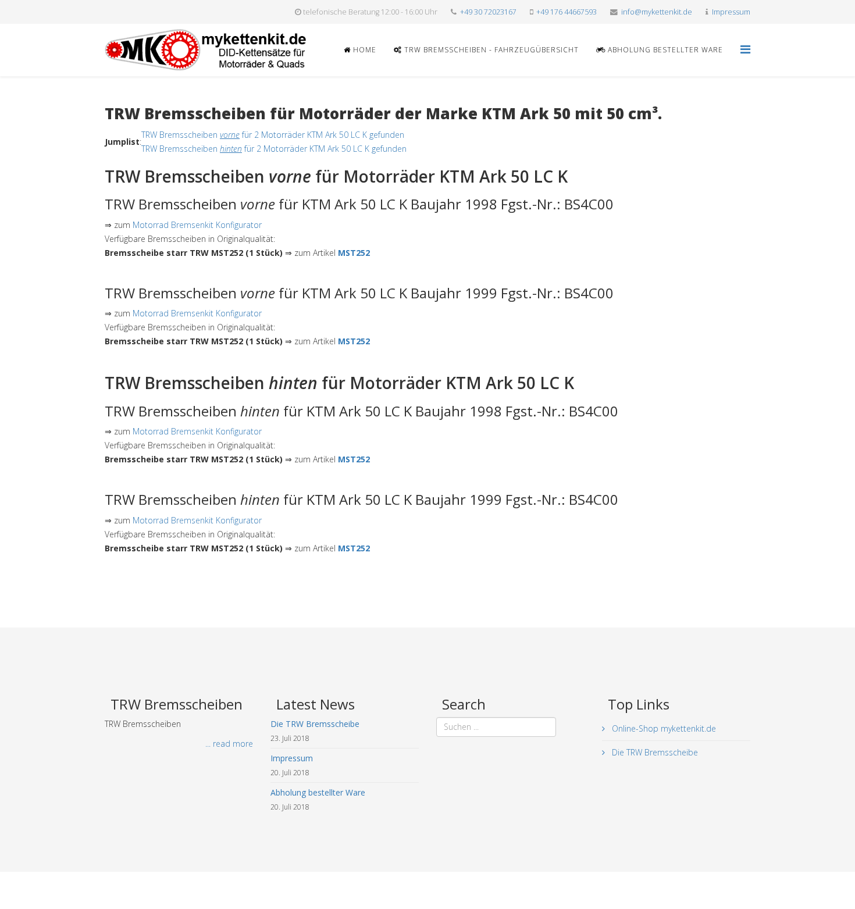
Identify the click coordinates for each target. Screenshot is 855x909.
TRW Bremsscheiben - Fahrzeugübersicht (490, 50)
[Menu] (745, 49)
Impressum (731, 12)
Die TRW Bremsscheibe (654, 752)
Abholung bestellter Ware (664, 50)
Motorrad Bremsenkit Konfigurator (197, 224)
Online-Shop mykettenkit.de (663, 728)
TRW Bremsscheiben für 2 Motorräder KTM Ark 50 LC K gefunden (272, 134)
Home (363, 50)
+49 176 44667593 (566, 12)
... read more (229, 743)
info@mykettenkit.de (656, 12)
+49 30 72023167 (488, 12)
